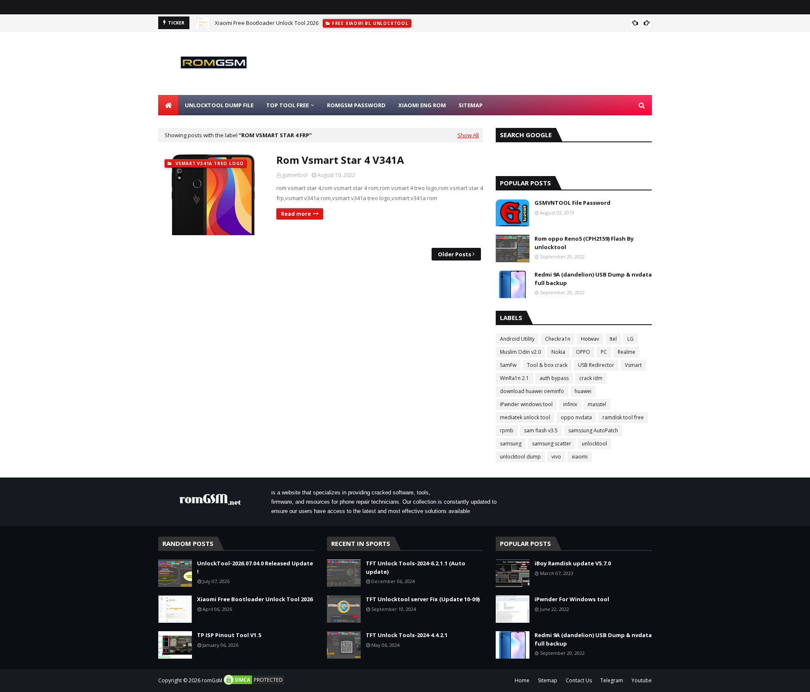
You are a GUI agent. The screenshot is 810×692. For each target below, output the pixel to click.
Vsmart (633, 365)
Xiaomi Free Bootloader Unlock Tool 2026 (267, 23)
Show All (468, 135)
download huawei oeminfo (532, 391)
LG (630, 338)
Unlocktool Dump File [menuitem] (219, 105)
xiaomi (580, 456)
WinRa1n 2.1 (514, 378)
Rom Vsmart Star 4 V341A (340, 160)
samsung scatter (551, 443)
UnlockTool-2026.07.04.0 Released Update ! (255, 567)
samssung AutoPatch (593, 430)
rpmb (506, 430)
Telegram (611, 680)
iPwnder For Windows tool (572, 599)
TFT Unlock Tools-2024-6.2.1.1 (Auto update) (415, 567)
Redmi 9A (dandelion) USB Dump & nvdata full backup (593, 279)
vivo (556, 456)
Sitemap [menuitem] (471, 105)
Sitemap (547, 680)
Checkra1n (557, 338)
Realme (626, 351)
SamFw (508, 365)
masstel (597, 404)
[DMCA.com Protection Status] (254, 684)
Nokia (558, 351)
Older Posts (454, 254)
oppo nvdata (576, 417)
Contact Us (579, 680)
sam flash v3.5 (541, 430)
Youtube (642, 680)
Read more (296, 213)
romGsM (212, 680)
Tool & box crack (547, 365)
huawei (583, 391)
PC (604, 351)
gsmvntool (295, 175)
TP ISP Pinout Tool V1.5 (229, 635)
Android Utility (517, 338)
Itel (613, 338)
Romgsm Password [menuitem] (356, 105)
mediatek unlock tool (525, 417)
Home (522, 680)
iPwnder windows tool (526, 404)
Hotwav (590, 338)
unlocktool (594, 443)
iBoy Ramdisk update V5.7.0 (573, 563)
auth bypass (554, 378)
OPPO (583, 351)
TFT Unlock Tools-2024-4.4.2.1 (407, 635)
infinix (570, 404)
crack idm (590, 378)
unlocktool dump (520, 456)
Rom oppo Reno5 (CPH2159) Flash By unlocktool (584, 243)
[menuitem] (168, 105)
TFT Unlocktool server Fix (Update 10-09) (423, 599)
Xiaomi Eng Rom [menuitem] (422, 105)
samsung (510, 443)
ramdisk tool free (623, 417)
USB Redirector (596, 365)
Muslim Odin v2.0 (520, 351)
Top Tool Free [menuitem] (287, 105)
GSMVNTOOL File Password (572, 202)
